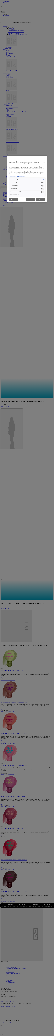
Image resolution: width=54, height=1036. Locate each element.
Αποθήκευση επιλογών (14, 199)
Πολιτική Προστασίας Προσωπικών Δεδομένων (18, 176)
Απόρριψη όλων (30, 199)
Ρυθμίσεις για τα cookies (14, 194)
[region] (27, 178)
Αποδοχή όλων (40, 199)
